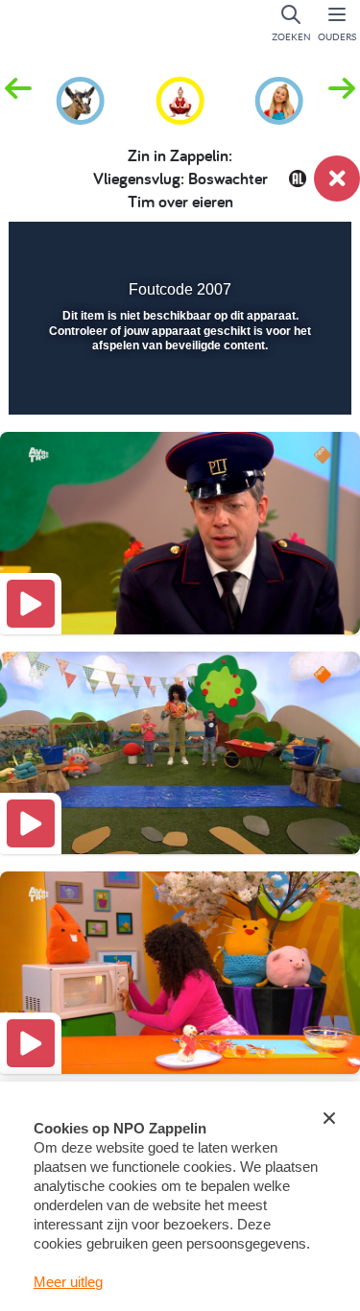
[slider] (177, 387)
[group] (81, 98)
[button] (341, 99)
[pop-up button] (239, 249)
